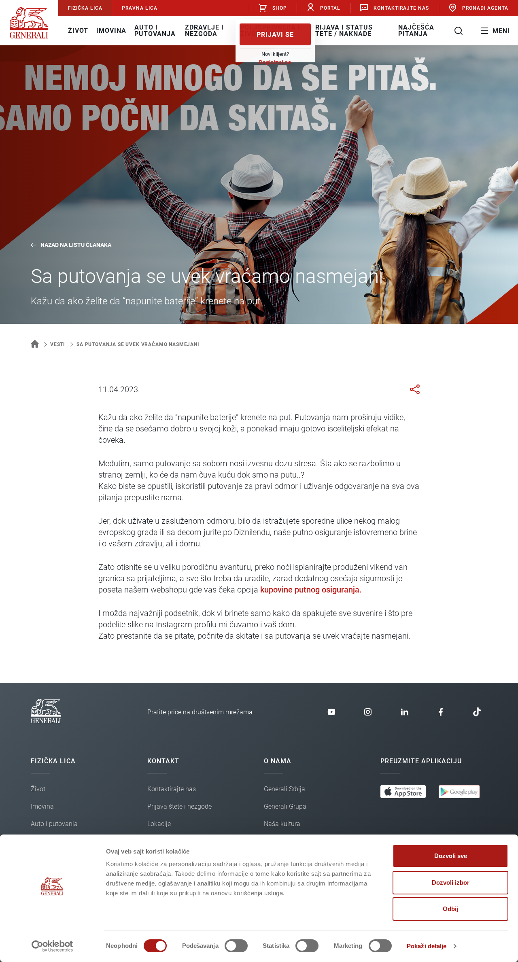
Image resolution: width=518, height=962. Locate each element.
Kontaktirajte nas (401, 8)
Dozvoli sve (450, 855)
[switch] (236, 945)
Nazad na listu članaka (75, 245)
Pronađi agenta (485, 8)
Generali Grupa (285, 806)
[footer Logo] (46, 721)
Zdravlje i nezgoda (204, 30)
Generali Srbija (284, 789)
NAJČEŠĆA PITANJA (416, 30)
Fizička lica (85, 8)
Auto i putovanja (155, 30)
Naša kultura (282, 824)
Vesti (57, 344)
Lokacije (159, 824)
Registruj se (275, 62)
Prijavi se (275, 34)
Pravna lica (139, 8)
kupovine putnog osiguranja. (311, 590)
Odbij (450, 908)
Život (78, 30)
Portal (330, 8)
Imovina (111, 30)
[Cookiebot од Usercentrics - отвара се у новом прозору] (52, 946)
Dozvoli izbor (450, 882)
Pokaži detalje (426, 946)
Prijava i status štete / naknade (342, 30)
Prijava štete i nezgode (179, 806)
